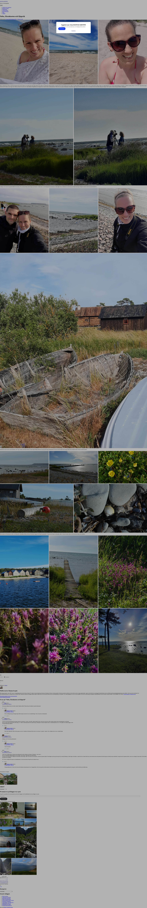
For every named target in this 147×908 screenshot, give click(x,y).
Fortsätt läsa (73, 30)
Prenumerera (62, 28)
